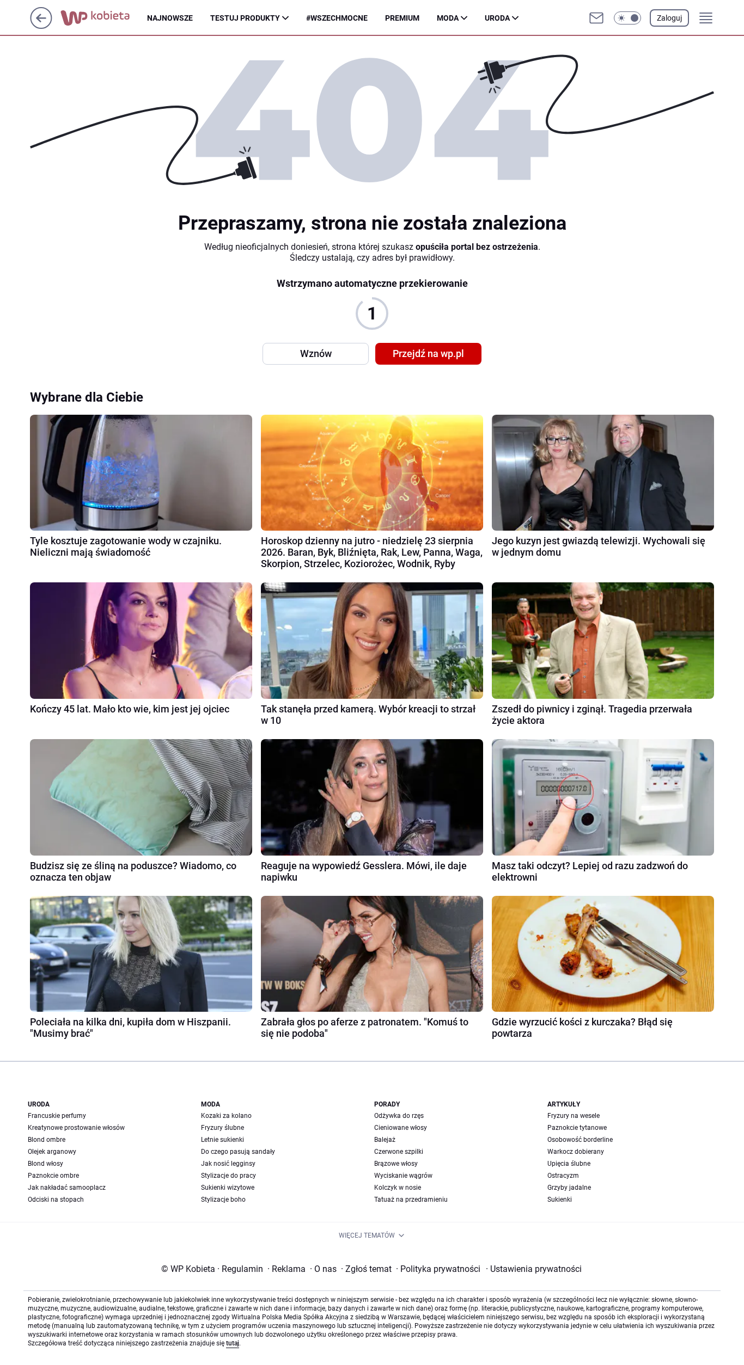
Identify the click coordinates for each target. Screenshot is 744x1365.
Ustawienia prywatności (534, 1269)
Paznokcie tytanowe (577, 1128)
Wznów (316, 353)
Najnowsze (170, 18)
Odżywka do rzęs (399, 1116)
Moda (448, 18)
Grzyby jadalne (569, 1187)
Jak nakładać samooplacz (67, 1187)
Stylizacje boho (223, 1199)
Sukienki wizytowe (227, 1187)
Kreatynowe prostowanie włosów (76, 1128)
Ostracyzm (563, 1175)
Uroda (497, 18)
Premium (402, 18)
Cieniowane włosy (400, 1128)
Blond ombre (46, 1139)
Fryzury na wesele (573, 1116)
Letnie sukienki (222, 1139)
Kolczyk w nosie (397, 1187)
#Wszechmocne (337, 18)
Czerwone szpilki (398, 1151)
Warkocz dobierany (575, 1151)
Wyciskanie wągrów (403, 1175)
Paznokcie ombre (53, 1175)
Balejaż (384, 1139)
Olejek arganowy (52, 1151)
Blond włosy (45, 1163)
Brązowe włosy (396, 1163)
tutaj (232, 1343)
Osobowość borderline (580, 1139)
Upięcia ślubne (568, 1163)
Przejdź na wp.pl (428, 353)
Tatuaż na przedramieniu (411, 1199)
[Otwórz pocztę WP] (596, 18)
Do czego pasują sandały (238, 1151)
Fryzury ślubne (222, 1128)
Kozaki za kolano (226, 1116)
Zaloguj (669, 18)
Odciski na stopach (56, 1199)
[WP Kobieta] (103, 18)
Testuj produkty (245, 18)
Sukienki (559, 1199)
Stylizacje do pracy (228, 1175)
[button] (627, 17)
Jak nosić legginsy (228, 1163)
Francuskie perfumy (57, 1116)
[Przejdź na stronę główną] (41, 26)
